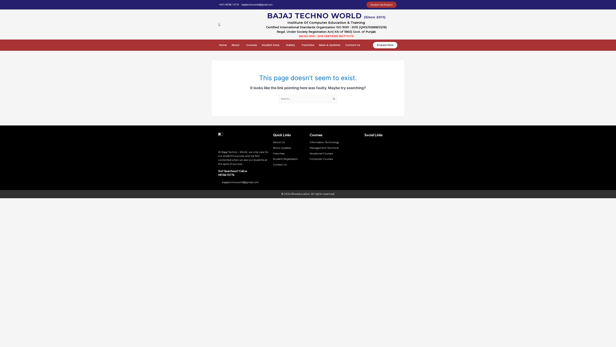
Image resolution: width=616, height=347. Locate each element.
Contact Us (352, 45)
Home (223, 45)
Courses (251, 45)
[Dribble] (350, 4)
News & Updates (329, 45)
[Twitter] (337, 4)
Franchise (308, 45)
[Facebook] (331, 4)
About (235, 45)
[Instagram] (356, 4)
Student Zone (270, 45)
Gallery (290, 45)
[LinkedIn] (343, 4)
